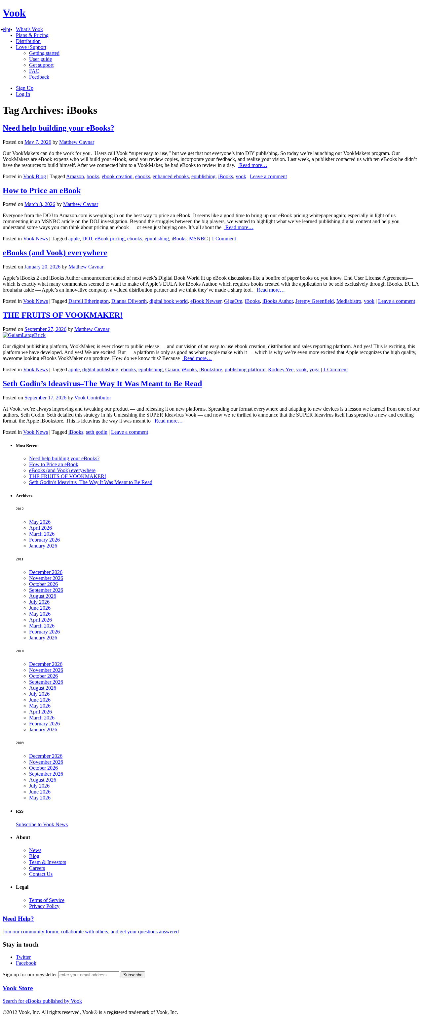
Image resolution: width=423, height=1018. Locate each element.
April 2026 (40, 528)
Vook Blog (34, 176)
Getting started (44, 53)
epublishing (203, 176)
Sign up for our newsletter (30, 974)
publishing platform (245, 369)
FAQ (34, 71)
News (35, 850)
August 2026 (42, 596)
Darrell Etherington (88, 301)
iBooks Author (277, 301)
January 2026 (43, 546)
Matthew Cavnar (76, 142)
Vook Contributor (92, 397)
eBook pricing (110, 238)
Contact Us (41, 874)
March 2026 (42, 534)
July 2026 (39, 602)
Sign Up (24, 88)
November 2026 (46, 578)
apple (74, 238)
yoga (314, 369)
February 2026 (44, 540)
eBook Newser (205, 301)
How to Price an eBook (42, 190)
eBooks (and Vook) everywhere (55, 252)
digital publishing (100, 369)
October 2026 (43, 584)
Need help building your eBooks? (58, 128)
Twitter (23, 957)
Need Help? (18, 918)
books (93, 176)
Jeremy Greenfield (314, 301)
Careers (37, 868)
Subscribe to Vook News (42, 824)
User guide (40, 59)
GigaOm (233, 301)
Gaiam (172, 369)
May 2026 (40, 522)
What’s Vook (29, 29)
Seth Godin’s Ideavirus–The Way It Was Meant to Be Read (102, 383)
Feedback (39, 77)
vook (241, 176)
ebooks (142, 176)
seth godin (96, 432)
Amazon (75, 176)
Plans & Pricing (32, 35)
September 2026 (46, 590)
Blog (34, 856)
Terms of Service (46, 900)
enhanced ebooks (171, 176)
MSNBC (198, 238)
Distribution (28, 41)
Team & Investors (47, 862)
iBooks (225, 176)
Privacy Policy (44, 906)
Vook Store (18, 988)
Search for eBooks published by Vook (42, 1001)
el (4, 29)
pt (8, 29)
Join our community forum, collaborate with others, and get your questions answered (91, 931)
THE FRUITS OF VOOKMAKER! (63, 315)
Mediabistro (348, 301)
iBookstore (210, 369)
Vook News (35, 238)
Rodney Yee (280, 369)
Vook (14, 13)
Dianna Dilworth (129, 301)
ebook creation (117, 176)
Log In (23, 94)
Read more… (252, 165)
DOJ (87, 238)
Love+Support (31, 47)
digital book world (168, 301)
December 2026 (45, 572)
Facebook (26, 963)
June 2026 (40, 608)
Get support (41, 65)
